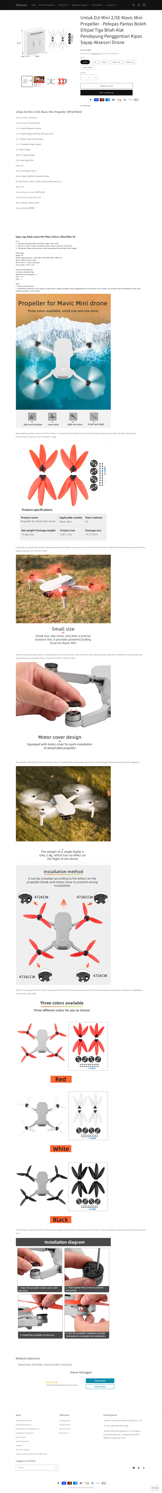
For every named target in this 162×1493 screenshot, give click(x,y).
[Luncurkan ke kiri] (18, 81)
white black (87, 67)
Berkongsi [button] (86, 106)
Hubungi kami (65, 1420)
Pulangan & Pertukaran (25, 1433)
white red (116, 62)
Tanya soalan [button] (100, 1386)
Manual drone (65, 1429)
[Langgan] (55, 1467)
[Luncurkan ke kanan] (71, 81)
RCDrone (75, 1487)
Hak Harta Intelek (22, 1450)
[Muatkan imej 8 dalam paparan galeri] (51, 81)
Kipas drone (66, 1364)
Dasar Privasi (21, 1437)
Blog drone (64, 1433)
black (104, 62)
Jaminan (19, 1445)
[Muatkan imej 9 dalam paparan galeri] (63, 81)
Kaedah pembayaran (24, 1425)
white (85, 62)
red (94, 62)
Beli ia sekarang (106, 92)
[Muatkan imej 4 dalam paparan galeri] (39, 81)
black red (130, 62)
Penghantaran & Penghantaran (27, 1429)
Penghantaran (95, 53)
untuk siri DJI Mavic (52, 1364)
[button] (47, 4)
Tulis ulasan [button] (100, 1380)
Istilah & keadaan (22, 1441)
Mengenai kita (65, 1425)
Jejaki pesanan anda (23, 1420)
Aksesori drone (24, 1364)
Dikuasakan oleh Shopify (86, 1487)
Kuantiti (83, 73)
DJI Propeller (37, 1364)
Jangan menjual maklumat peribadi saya (31, 1454)
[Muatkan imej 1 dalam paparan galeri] (27, 81)
